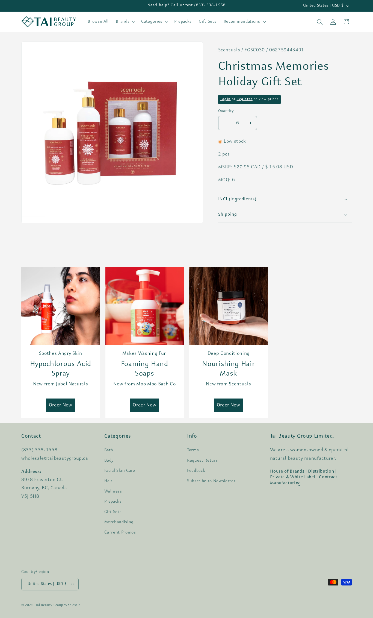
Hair (108, 481)
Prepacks (113, 501)
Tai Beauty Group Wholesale (58, 605)
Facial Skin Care (119, 470)
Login (225, 99)
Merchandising (119, 522)
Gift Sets (113, 512)
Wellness (113, 491)
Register (244, 99)
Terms (193, 450)
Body (109, 460)
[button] (125, 22)
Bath (109, 450)
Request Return (202, 460)
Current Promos (120, 532)
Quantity (226, 111)
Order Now (60, 405)
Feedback (196, 470)
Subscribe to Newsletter (211, 481)
